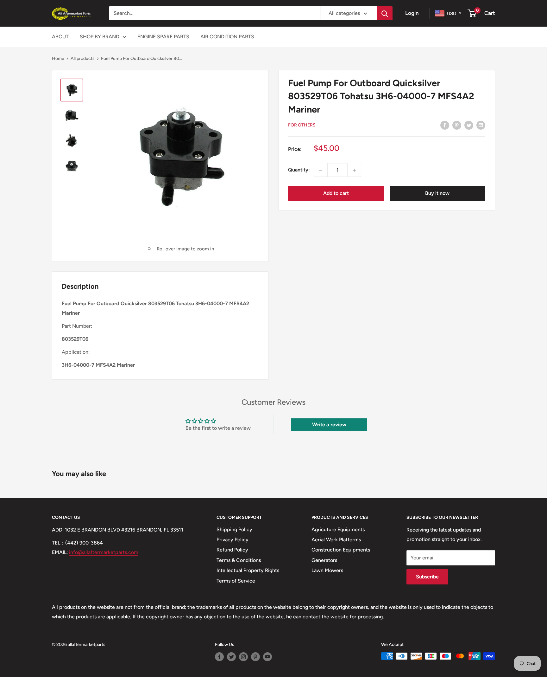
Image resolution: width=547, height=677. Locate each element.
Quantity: (299, 170)
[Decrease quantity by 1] (320, 170)
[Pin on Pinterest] (456, 125)
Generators (324, 560)
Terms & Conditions (239, 560)
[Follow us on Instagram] (243, 656)
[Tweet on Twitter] (468, 125)
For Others (302, 125)
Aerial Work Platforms (336, 540)
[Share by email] (480, 125)
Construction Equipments (340, 550)
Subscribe (427, 577)
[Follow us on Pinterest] (255, 656)
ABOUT (60, 37)
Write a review (329, 425)
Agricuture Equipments (338, 529)
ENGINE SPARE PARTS (163, 37)
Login (412, 13)
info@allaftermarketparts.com (103, 552)
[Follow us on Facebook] (219, 656)
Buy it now (437, 193)
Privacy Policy (232, 540)
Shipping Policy (234, 529)
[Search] (385, 13)
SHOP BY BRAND (99, 37)
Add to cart (336, 193)
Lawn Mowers (327, 570)
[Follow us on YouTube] (267, 656)
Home (58, 58)
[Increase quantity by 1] (354, 170)
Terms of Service (236, 581)
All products (83, 58)
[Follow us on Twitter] (231, 656)
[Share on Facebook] (444, 125)
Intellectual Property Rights (248, 570)
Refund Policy (232, 550)
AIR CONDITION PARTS (227, 37)
